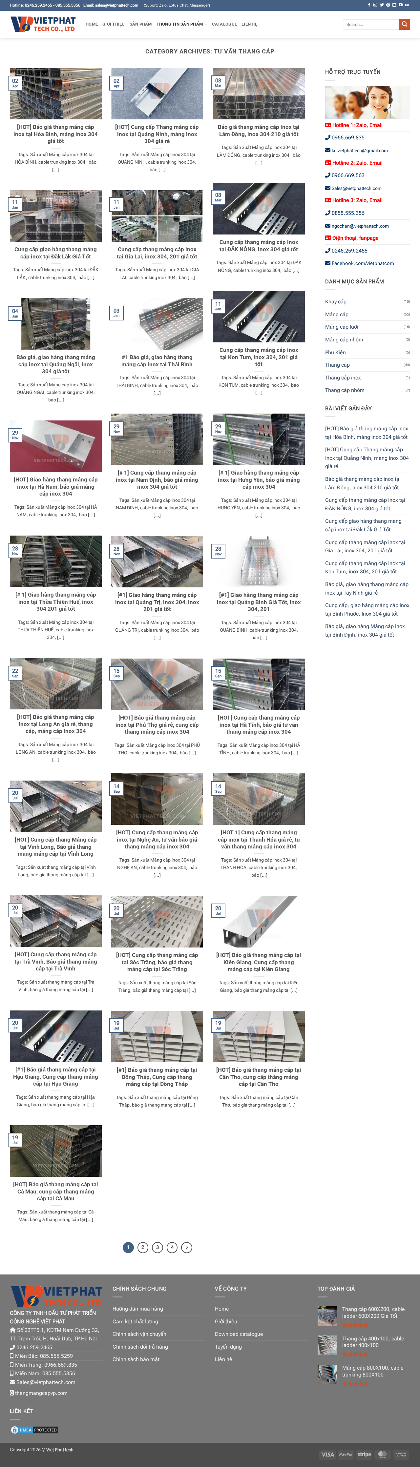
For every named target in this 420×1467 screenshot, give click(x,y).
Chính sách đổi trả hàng (140, 1347)
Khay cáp (335, 301)
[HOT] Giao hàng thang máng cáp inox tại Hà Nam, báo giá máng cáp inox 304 (56, 487)
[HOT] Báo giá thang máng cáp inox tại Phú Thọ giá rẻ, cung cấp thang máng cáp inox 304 (157, 725)
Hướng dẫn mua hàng (138, 1309)
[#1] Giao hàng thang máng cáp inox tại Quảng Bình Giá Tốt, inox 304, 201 (259, 602)
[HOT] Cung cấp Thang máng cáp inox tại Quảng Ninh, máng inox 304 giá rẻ (157, 134)
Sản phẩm (141, 24)
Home (92, 24)
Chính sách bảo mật (136, 1359)
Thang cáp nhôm (345, 390)
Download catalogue (239, 1334)
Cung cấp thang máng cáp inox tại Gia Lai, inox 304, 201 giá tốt (157, 253)
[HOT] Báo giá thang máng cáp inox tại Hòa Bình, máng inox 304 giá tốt (55, 134)
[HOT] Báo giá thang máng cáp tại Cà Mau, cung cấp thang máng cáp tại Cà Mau (55, 1191)
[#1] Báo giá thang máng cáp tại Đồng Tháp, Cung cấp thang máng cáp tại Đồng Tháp (157, 1077)
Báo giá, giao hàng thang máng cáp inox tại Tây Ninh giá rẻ (367, 588)
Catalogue (224, 24)
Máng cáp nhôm (344, 339)
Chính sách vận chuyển (139, 1334)
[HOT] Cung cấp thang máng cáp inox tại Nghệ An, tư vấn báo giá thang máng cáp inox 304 (157, 839)
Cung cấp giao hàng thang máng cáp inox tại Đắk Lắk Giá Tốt (55, 253)
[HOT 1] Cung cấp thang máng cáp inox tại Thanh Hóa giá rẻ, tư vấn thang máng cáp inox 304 (259, 839)
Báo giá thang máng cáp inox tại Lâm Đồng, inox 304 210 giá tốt (259, 130)
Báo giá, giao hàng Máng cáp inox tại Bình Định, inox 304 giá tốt (365, 630)
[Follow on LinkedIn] (394, 5)
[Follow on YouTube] (401, 5)
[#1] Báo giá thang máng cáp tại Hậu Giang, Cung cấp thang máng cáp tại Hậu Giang (55, 1077)
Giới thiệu (113, 24)
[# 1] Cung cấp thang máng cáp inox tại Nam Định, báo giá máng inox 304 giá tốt (157, 480)
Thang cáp (337, 365)
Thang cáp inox (343, 378)
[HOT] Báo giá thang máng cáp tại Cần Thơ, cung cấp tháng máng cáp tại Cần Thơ (258, 1077)
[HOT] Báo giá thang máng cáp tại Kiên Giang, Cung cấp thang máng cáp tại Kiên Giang (258, 962)
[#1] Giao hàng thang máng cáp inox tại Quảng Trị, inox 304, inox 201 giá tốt (157, 602)
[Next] (186, 1247)
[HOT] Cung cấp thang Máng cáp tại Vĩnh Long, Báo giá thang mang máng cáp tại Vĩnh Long (56, 847)
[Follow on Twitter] (382, 5)
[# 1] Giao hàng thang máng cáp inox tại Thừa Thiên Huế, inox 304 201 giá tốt (55, 602)
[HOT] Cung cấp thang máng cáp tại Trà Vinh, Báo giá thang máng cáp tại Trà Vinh (55, 961)
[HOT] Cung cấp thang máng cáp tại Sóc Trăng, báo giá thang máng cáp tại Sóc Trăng (157, 962)
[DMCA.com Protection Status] (34, 1429)
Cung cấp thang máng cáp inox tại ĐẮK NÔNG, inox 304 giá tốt (259, 246)
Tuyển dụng (228, 1347)
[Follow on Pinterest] (388, 5)
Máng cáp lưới (341, 327)
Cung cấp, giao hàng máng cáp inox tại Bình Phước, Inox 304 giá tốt (367, 609)
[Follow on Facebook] (369, 5)
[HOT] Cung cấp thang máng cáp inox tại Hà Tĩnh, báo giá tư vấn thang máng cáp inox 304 (259, 725)
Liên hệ (249, 24)
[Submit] (404, 24)
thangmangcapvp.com (41, 1393)
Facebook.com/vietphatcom (363, 263)
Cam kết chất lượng (135, 1321)
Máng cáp (336, 314)
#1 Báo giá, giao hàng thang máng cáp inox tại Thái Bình (157, 361)
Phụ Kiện (335, 352)
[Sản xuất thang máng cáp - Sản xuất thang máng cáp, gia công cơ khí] (43, 24)
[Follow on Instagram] (375, 5)
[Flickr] (407, 5)
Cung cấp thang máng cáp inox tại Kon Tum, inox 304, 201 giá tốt (259, 357)
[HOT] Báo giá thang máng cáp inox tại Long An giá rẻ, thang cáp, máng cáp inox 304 (55, 724)
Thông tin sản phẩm (180, 24)
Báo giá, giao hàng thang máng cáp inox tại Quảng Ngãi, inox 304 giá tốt (55, 364)
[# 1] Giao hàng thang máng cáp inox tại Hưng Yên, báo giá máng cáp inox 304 (259, 480)
